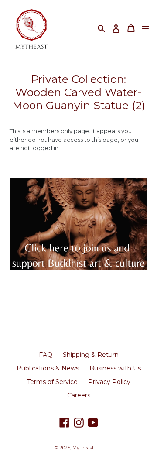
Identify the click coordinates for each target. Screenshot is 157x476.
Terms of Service (52, 382)
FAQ (45, 355)
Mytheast (83, 448)
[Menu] (145, 28)
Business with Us (115, 368)
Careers (78, 395)
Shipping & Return (91, 355)
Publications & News (48, 368)
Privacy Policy (109, 382)
